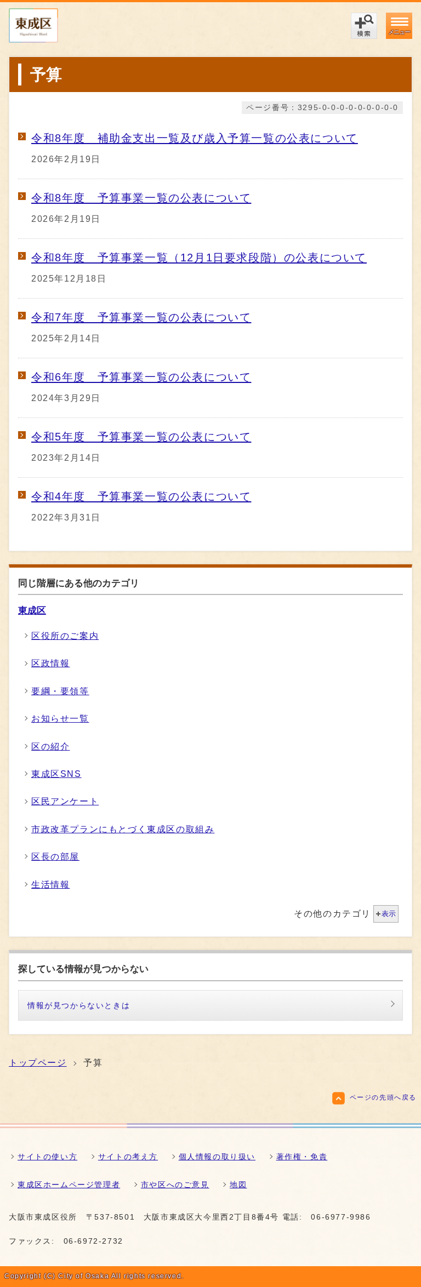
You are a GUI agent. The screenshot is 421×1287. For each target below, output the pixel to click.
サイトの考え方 (128, 1156)
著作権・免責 (302, 1156)
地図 (238, 1184)
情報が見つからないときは (78, 1005)
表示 (389, 914)
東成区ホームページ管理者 (69, 1184)
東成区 (32, 610)
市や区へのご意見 (175, 1184)
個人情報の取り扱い (217, 1156)
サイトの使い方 (47, 1156)
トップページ (38, 1062)
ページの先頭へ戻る (383, 1097)
